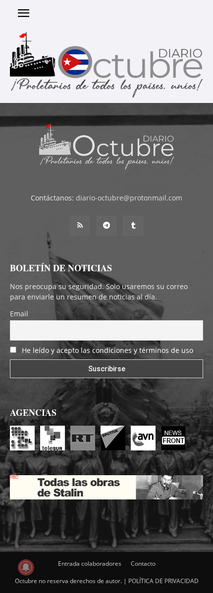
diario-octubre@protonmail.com (129, 197)
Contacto (143, 563)
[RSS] (80, 226)
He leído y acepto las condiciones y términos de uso (107, 350)
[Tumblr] (133, 226)
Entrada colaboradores (89, 563)
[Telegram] (106, 226)
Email (19, 313)
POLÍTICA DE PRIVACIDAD (163, 581)
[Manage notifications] (26, 567)
